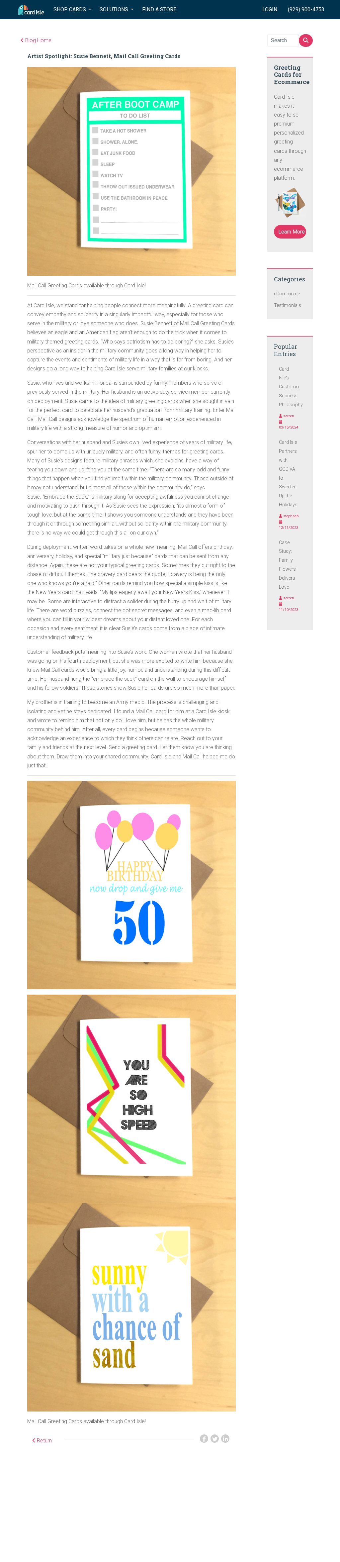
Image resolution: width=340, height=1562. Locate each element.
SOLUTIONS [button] (114, 9)
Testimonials (287, 305)
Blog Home (37, 40)
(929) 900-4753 (306, 9)
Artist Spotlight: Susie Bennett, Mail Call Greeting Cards (104, 55)
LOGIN (269, 9)
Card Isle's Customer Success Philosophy (291, 386)
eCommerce (287, 293)
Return (44, 1440)
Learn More (291, 232)
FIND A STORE (159, 9)
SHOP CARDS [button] (70, 9)
